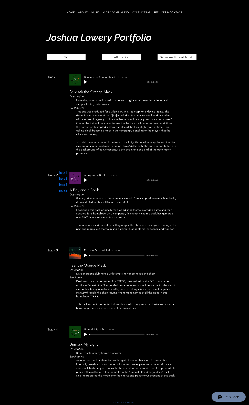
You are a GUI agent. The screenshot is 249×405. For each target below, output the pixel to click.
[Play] (85, 82)
